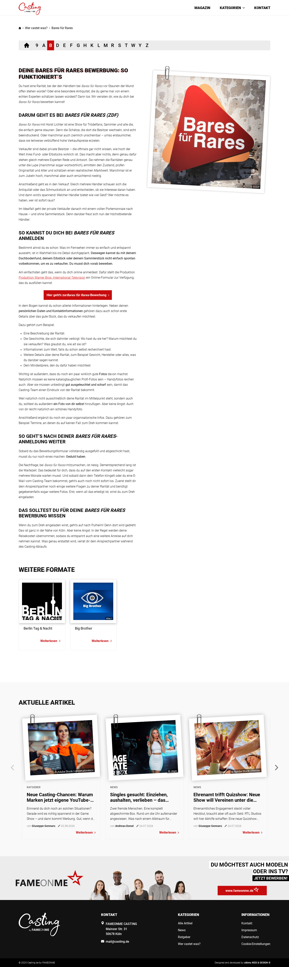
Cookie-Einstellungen (255, 944)
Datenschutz (250, 937)
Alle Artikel (185, 923)
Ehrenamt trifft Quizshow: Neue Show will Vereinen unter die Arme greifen (226, 797)
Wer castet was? (36, 28)
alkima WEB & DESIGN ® (257, 962)
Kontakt (262, 8)
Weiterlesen (84, 832)
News (114, 787)
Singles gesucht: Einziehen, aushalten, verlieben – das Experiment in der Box (139, 797)
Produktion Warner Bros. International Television (52, 277)
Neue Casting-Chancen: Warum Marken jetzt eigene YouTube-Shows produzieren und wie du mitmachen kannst (60, 797)
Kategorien (230, 8)
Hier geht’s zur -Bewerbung (76, 295)
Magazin (202, 8)
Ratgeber (33, 787)
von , (41, 825)
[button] (276, 767)
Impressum (249, 930)
